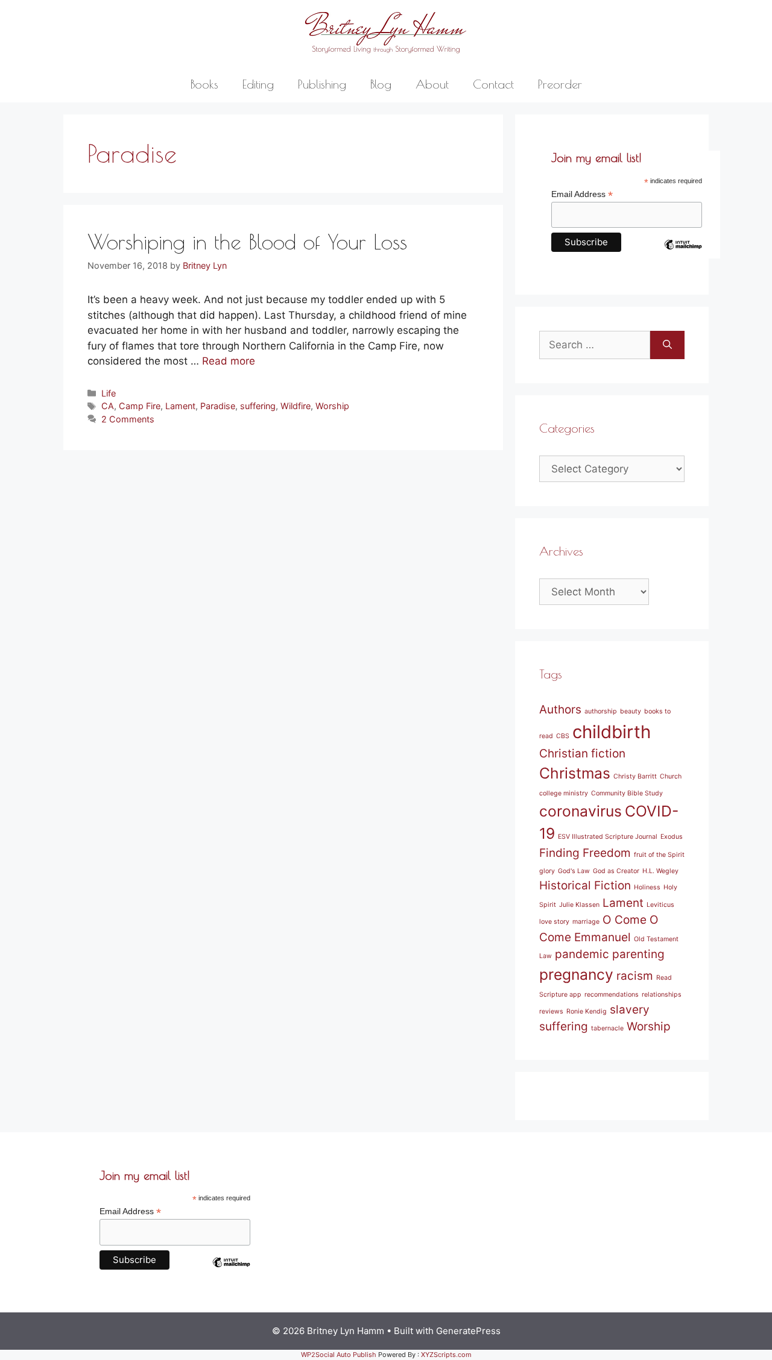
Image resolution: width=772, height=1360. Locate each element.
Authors (560, 709)
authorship (600, 711)
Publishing (322, 84)
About (432, 84)
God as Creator (616, 871)
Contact (493, 84)
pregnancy (576, 974)
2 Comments (127, 419)
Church (671, 776)
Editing (258, 84)
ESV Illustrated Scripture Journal (607, 837)
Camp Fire (139, 406)
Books (204, 84)
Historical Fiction (585, 885)
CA (107, 406)
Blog (380, 84)
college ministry (563, 793)
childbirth (611, 731)
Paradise (217, 406)
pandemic (582, 954)
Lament (180, 406)
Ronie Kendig (586, 1011)
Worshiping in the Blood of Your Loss (247, 241)
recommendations (611, 994)
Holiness (647, 887)
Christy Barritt (635, 776)
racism (634, 976)
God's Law (574, 871)
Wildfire (295, 406)
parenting (638, 954)
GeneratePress (468, 1330)
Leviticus (660, 905)
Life (108, 393)
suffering (258, 406)
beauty (630, 711)
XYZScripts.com (446, 1354)
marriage (586, 922)
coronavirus (580, 811)
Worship (332, 406)
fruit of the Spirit (659, 855)
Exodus (671, 837)
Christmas (574, 773)
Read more (228, 361)
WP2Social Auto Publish (338, 1354)
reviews (551, 1011)
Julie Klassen (579, 905)
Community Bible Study (627, 793)
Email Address (582, 194)
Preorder (560, 84)
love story (554, 922)
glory (547, 871)
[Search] (667, 345)
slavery (630, 1010)
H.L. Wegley (660, 871)
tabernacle (607, 1028)
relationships (662, 994)
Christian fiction (582, 753)
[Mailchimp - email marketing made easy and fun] (682, 254)
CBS (562, 736)
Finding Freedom (585, 853)
